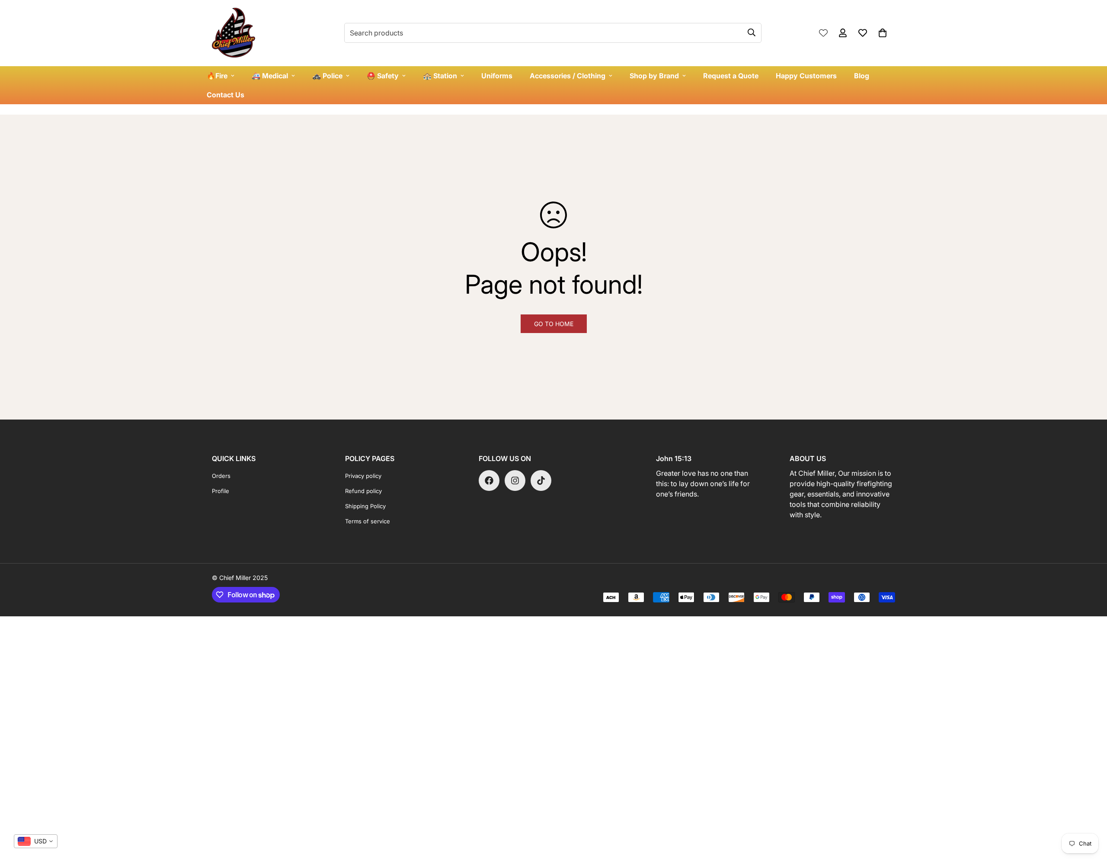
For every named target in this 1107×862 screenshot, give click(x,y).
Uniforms (496, 75)
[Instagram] (515, 480)
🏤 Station (440, 75)
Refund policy (363, 490)
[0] (883, 33)
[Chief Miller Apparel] (233, 33)
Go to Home (553, 323)
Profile (220, 490)
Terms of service (367, 521)
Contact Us (225, 94)
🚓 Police (327, 75)
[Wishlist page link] (823, 33)
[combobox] (36, 841)
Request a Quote (730, 75)
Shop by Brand (654, 75)
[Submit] (751, 32)
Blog (861, 75)
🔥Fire (217, 75)
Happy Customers (806, 75)
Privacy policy (363, 475)
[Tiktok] (541, 480)
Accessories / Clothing (567, 75)
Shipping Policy (365, 506)
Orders (221, 475)
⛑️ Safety (383, 75)
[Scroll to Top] (1090, 815)
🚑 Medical (270, 75)
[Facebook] (489, 480)
